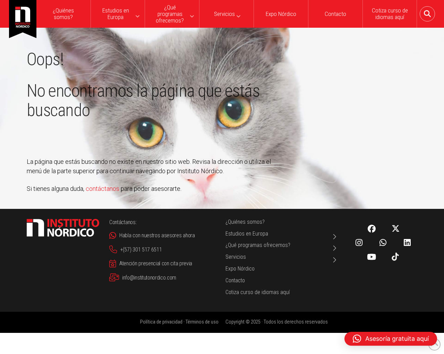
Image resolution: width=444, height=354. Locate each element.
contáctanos (102, 188)
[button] (427, 13)
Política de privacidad (161, 322)
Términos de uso (202, 322)
